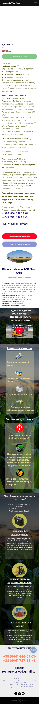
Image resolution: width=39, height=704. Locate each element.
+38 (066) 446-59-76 (16, 216)
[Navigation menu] (35, 3)
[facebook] (15, 693)
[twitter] (19, 693)
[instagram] (23, 693)
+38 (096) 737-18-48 (16, 213)
